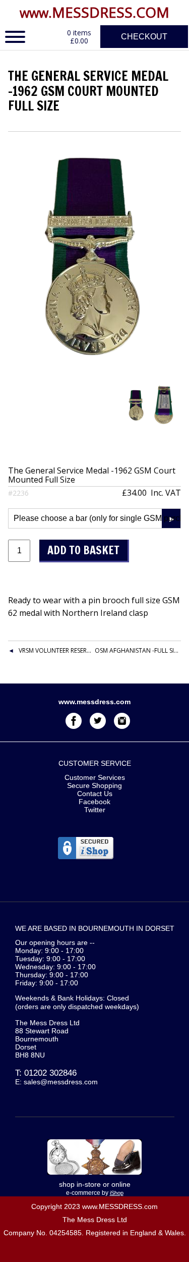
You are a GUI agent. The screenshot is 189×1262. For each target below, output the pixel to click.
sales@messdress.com (61, 1082)
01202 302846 (50, 1073)
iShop (116, 1193)
